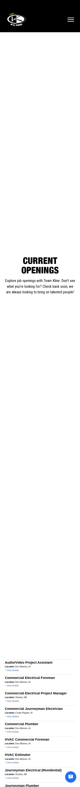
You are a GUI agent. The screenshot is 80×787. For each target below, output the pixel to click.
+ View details (12, 670)
